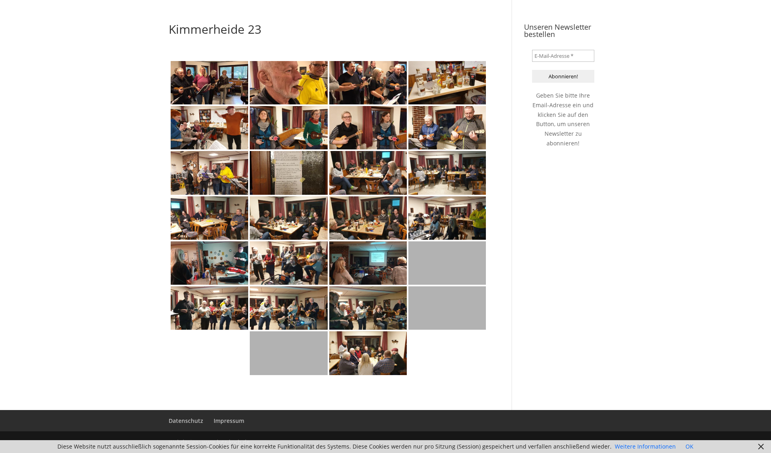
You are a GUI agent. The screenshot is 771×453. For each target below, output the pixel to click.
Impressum (229, 420)
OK (689, 446)
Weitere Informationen (645, 446)
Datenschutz (186, 420)
